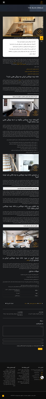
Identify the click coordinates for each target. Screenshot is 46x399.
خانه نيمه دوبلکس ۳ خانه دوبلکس (33, 74)
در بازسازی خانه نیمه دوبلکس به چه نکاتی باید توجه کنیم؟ (24, 46)
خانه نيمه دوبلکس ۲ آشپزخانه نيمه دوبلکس (32, 71)
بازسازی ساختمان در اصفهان (17, 63)
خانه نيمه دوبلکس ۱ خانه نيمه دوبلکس (32, 69)
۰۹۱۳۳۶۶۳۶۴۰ (13, 395)
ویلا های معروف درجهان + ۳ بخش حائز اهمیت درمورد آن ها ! (23, 370)
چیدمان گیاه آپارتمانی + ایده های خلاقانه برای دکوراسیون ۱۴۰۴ (24, 376)
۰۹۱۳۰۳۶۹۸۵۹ (37, 374)
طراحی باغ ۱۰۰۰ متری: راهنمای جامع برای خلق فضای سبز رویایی (23, 382)
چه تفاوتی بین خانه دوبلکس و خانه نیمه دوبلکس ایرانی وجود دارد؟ (22, 49)
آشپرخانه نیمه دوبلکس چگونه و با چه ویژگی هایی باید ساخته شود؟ (22, 44)
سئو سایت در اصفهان (24, 395)
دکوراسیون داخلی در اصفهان (10, 371)
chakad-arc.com (36, 377)
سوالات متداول (32, 54)
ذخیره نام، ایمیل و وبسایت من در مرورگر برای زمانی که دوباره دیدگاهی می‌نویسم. (29, 345)
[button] (42, 377)
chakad (28, 260)
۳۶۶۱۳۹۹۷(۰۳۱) (36, 372)
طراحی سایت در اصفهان (32, 395)
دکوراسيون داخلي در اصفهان (21, 64)
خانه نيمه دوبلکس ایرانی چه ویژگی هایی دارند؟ (26, 42)
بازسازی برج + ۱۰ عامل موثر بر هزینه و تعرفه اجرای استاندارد (23, 373)
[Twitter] (5, 303)
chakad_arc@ (36, 379)
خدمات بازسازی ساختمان (33, 303)
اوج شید (16, 395)
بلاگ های (7, 384)
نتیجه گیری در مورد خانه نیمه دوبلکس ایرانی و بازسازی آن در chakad (22, 51)
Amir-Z (40, 303)
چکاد (20, 80)
